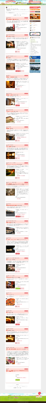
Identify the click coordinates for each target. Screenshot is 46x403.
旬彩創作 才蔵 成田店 (10, 77)
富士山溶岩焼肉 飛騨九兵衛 (11, 19)
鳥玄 (7, 330)
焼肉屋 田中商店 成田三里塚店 (11, 205)
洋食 (8, 182)
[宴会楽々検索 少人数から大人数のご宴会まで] (35, 16)
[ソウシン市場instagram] (32, 60)
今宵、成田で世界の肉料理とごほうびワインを (14, 349)
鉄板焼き (9, 347)
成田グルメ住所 (21, 398)
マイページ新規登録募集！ (35, 7)
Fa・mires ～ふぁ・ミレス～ (11, 239)
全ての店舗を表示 (37, 11)
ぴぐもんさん (34, 22)
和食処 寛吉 (8, 222)
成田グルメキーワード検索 (32, 398)
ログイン (35, 9)
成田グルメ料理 (9, 398)
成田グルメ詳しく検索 (26, 398)
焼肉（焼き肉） (9, 17)
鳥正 (7, 57)
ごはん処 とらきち (10, 111)
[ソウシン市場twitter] (37, 60)
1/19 (17, 386)
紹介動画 (18, 51)
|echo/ (7, 12)
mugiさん (34, 27)
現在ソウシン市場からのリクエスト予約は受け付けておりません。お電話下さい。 (17, 371)
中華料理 (15, 182)
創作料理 (13, 182)
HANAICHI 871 (9, 277)
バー (10, 75)
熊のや (7, 312)
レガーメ (7, 294)
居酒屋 (8, 75)
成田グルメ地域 (17, 398)
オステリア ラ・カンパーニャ (11, 164)
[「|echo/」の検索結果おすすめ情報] (10, 2)
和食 (8, 93)
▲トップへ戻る (39, 393)
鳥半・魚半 (8, 36)
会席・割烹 (10, 93)
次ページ (23, 386)
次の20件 (17, 384)
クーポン (18, 71)
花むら (7, 259)
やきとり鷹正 (8, 146)
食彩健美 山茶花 (9, 95)
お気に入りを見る (32, 11)
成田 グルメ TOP (10, 397)
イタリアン (10, 182)
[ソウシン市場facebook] (35, 57)
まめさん (34, 29)
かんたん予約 (18, 288)
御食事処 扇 (8, 128)
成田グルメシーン (13, 398)
